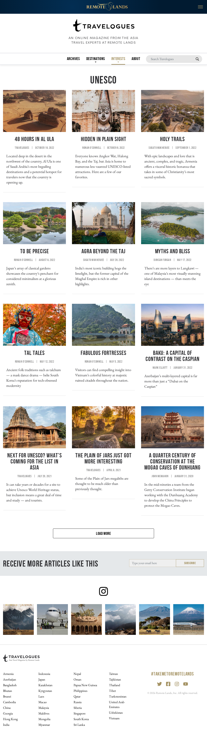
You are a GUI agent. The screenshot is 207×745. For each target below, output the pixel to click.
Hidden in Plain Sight (103, 139)
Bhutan (7, 691)
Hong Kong (10, 719)
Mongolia (44, 719)
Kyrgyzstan (45, 691)
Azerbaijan (9, 679)
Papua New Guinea (85, 685)
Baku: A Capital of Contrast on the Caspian (173, 355)
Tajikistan (115, 679)
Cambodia (9, 702)
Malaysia (43, 708)
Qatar (77, 696)
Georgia (8, 713)
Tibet (112, 691)
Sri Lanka (79, 725)
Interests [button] (118, 58)
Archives (73, 58)
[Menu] (200, 7)
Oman (77, 679)
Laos (41, 696)
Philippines (80, 691)
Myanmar (44, 725)
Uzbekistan (116, 712)
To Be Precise (34, 251)
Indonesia (44, 674)
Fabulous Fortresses (103, 352)
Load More (103, 533)
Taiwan (113, 674)
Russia (77, 702)
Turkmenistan (117, 696)
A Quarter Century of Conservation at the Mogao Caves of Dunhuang (172, 461)
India (6, 725)
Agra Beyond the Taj (103, 251)
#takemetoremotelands (172, 673)
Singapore (80, 713)
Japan (41, 679)
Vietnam (114, 718)
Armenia (8, 674)
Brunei (7, 696)
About (136, 58)
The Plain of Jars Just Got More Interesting (103, 458)
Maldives (43, 713)
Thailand (114, 685)
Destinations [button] (95, 58)
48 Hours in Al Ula (34, 139)
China (7, 708)
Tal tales (34, 352)
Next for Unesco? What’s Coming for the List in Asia (34, 461)
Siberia (78, 708)
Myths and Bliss (172, 251)
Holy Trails (172, 139)
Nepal (77, 674)
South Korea (81, 719)
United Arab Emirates (116, 704)
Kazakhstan (45, 685)
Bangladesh (10, 685)
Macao (42, 702)
